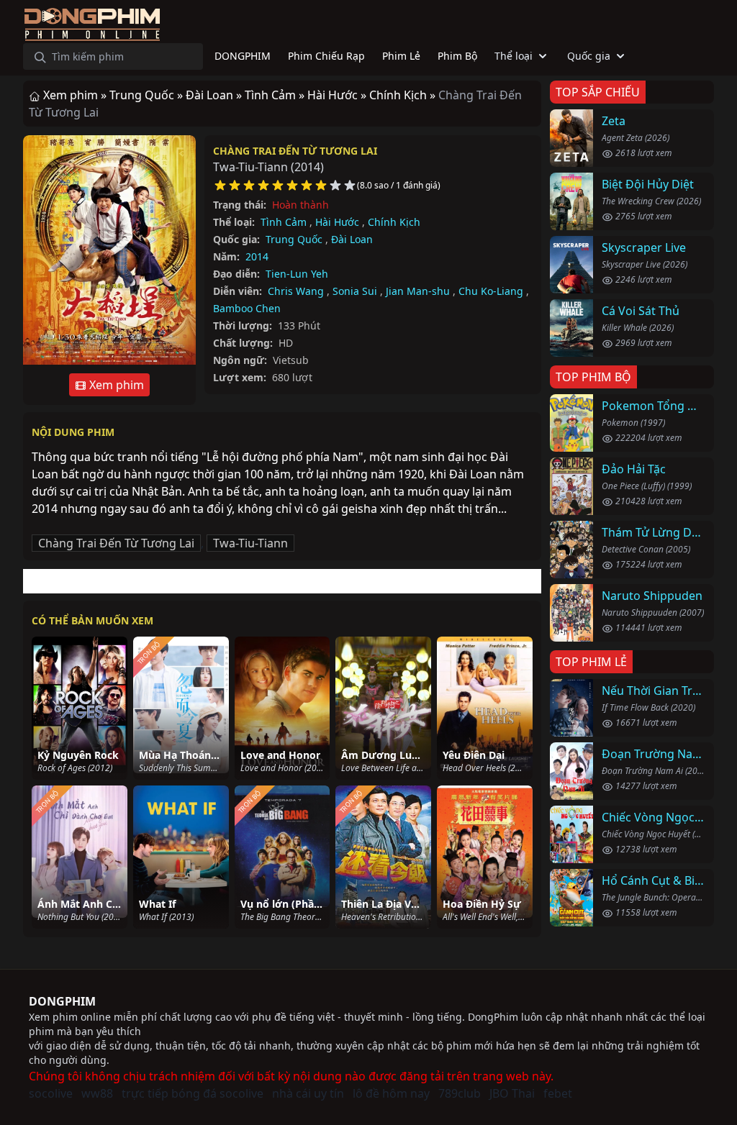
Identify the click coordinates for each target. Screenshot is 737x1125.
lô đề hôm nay (391, 1093)
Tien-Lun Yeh (297, 274)
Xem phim (115, 385)
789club (459, 1093)
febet (557, 1093)
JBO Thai (512, 1093)
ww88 (97, 1093)
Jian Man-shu (418, 291)
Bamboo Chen (247, 308)
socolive (51, 1093)
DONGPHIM (62, 1001)
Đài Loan (352, 239)
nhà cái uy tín (308, 1093)
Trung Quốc (294, 239)
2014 (256, 256)
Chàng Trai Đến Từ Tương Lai (295, 151)
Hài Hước (337, 222)
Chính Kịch (394, 222)
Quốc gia (588, 56)
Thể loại (513, 56)
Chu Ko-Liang (490, 291)
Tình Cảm (284, 222)
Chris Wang (296, 291)
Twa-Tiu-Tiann (250, 543)
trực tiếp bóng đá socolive (192, 1093)
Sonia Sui (355, 291)
